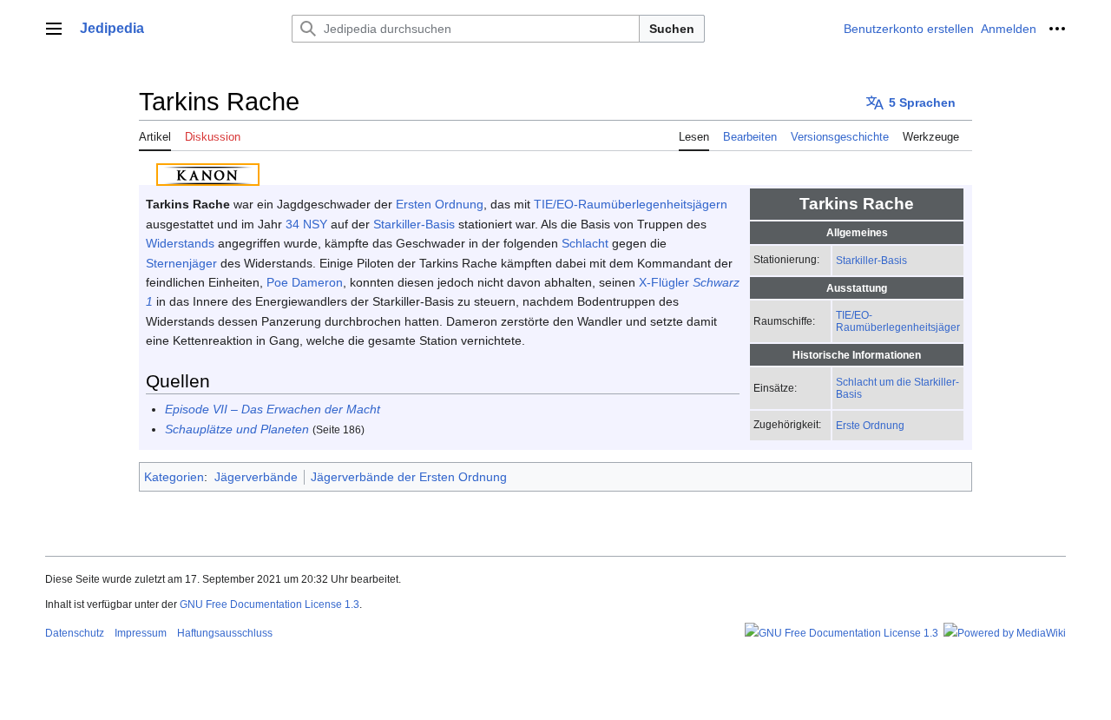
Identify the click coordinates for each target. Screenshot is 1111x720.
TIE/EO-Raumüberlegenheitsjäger (898, 321)
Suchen (671, 29)
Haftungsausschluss (225, 633)
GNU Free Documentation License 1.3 (269, 604)
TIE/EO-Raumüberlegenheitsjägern (630, 204)
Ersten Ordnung (439, 204)
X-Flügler (664, 282)
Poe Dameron (304, 282)
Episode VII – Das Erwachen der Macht (272, 409)
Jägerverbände (256, 477)
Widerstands (180, 243)
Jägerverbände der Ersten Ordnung (409, 477)
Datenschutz (74, 633)
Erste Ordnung (870, 425)
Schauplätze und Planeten (237, 429)
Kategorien (174, 477)
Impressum (141, 633)
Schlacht (585, 243)
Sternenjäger (181, 263)
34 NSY (306, 224)
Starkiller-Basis (871, 260)
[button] (54, 29)
